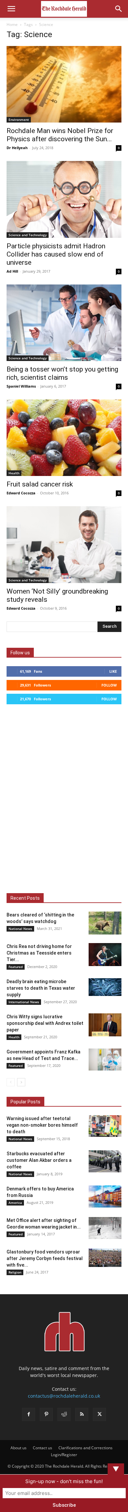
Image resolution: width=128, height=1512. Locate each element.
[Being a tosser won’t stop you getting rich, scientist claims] (64, 322)
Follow (109, 685)
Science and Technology (28, 235)
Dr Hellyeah (17, 147)
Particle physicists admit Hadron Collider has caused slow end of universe (56, 254)
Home (12, 24)
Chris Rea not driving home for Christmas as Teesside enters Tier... (39, 953)
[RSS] (81, 1414)
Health (14, 473)
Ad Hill (12, 271)
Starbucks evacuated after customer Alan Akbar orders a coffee (39, 1160)
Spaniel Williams (21, 386)
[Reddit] (64, 1414)
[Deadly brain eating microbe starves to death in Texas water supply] (105, 987)
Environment (19, 119)
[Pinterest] (46, 1414)
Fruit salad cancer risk (40, 484)
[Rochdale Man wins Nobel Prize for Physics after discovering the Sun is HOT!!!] (64, 84)
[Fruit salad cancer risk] (64, 437)
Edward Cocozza (21, 492)
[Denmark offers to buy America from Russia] (105, 1196)
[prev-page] (11, 1082)
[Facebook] (28, 1414)
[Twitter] (99, 1414)
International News (24, 1002)
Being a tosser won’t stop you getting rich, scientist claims (62, 373)
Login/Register (64, 1454)
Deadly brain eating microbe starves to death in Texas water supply (41, 988)
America (15, 1202)
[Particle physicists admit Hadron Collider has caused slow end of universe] (64, 199)
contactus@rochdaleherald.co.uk (64, 1396)
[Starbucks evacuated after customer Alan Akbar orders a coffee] (105, 1161)
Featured (16, 966)
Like (113, 671)
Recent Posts (25, 898)
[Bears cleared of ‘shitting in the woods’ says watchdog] (105, 923)
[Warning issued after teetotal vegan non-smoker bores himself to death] (105, 1126)
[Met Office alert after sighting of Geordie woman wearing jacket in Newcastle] (105, 1228)
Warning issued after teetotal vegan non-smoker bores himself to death (42, 1125)
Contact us (42, 1448)
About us (19, 1448)
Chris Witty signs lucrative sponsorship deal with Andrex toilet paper (45, 1023)
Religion (15, 1272)
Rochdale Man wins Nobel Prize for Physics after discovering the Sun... (60, 135)
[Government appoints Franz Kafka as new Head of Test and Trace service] (105, 1060)
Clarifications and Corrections (85, 1448)
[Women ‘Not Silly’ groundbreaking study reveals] (64, 544)
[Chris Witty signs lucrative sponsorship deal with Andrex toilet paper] (105, 1024)
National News (20, 928)
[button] (11, 9)
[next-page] (21, 1082)
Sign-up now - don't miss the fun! (64, 1481)
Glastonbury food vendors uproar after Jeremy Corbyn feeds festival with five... (45, 1258)
